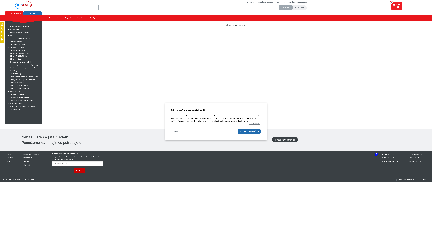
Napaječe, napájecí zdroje (19, 85)
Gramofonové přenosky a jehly (21, 62)
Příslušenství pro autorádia (19, 97)
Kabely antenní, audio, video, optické (23, 68)
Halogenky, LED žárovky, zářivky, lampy (24, 65)
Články (92, 18)
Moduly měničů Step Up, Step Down (22, 80)
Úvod (9, 154)
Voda (32, 13)
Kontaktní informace (301, 2)
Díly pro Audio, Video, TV (19, 50)
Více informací (254, 124)
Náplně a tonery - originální (19, 88)
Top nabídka (27, 158)
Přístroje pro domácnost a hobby (21, 100)
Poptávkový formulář (285, 140)
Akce (58, 18)
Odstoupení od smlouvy (32, 154)
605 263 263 (416, 161)
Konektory (13, 71)
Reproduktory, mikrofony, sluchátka (22, 106)
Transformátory (15, 109)
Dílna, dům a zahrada (17, 44)
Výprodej (68, 18)
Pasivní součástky (16, 91)
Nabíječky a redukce (17, 82)
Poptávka (81, 18)
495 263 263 (415, 158)
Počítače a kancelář (17, 94)
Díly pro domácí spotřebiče (19, 53)
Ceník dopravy (268, 2)
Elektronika (14, 13)
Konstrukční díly (15, 74)
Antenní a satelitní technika (19, 32)
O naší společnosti (254, 2)
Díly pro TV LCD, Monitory (19, 56)
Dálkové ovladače (16, 41)
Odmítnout (176, 131)
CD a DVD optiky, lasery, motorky (21, 38)
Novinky (48, 18)
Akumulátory (14, 29)
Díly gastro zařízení (17, 47)
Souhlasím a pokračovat (249, 131)
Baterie (12, 35)
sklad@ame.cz (419, 154)
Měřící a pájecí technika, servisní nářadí (24, 77)
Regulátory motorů (16, 103)
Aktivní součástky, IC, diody (19, 26)
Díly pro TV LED (15, 59)
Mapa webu (29, 180)
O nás (391, 180)
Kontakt (423, 180)
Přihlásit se (79, 170)
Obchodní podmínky (284, 2)
